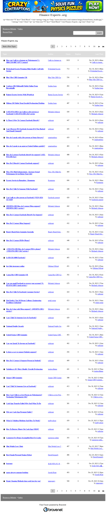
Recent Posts (7, 32)
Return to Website (9, 29)
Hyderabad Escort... (96, 71)
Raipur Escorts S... (97, 97)
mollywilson (99, 423)
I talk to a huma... (97, 62)
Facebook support (97, 200)
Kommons (99, 182)
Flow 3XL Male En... (96, 174)
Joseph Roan (99, 475)
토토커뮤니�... (97, 466)
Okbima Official (98, 268)
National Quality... (97, 328)
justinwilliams (98, 371)
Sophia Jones (99, 88)
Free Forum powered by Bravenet (53, 505)
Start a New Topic (9, 46)
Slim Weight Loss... (96, 448)
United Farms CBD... (96, 337)
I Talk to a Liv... (98, 397)
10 (94, 46)
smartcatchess (98, 140)
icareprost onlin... (97, 440)
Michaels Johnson (97, 114)
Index (20, 29)
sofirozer (100, 122)
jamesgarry (99, 483)
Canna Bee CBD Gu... (96, 277)
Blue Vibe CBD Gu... (96, 80)
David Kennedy (98, 457)
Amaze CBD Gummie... (95, 380)
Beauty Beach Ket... (96, 234)
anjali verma (99, 303)
